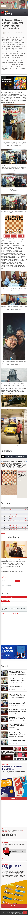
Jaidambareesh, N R (14, 514)
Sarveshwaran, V (13, 529)
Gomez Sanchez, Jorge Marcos (16, 520)
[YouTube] (7, 835)
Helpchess (20, 913)
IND (25, 514)
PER (25, 509)
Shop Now (14, 798)
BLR (25, 511)
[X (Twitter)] (3, 835)
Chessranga (15, 913)
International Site (6, 858)
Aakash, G (12, 518)
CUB (26, 520)
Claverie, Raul (13, 523)
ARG (26, 523)
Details (3, 533)
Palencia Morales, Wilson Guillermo (17, 527)
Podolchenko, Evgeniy (14, 511)
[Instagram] (15, 835)
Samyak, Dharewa (14, 525)
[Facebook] (11, 835)
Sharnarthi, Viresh (13, 516)
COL (25, 527)
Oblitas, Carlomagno (14, 509)
